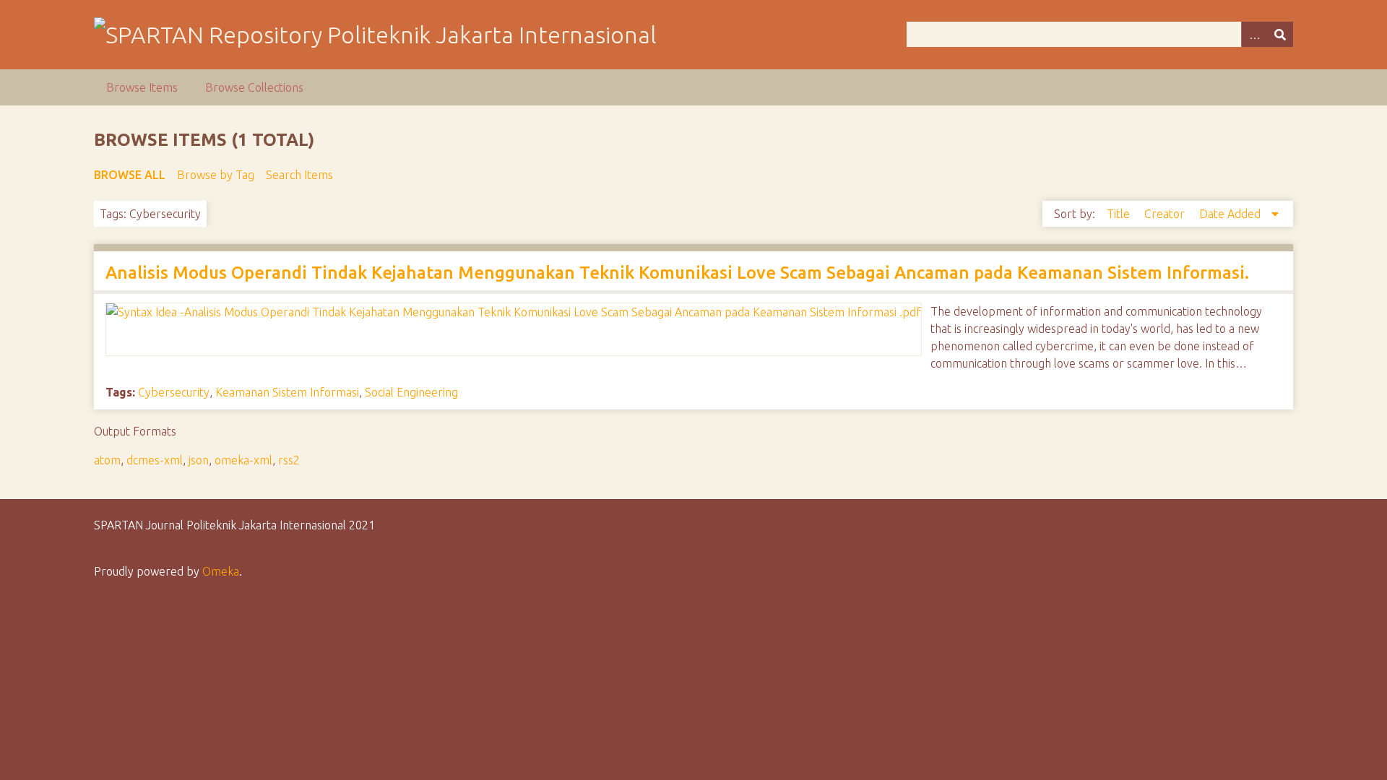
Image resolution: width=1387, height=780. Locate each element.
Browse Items (142, 87)
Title (1120, 213)
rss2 (289, 460)
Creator (1166, 213)
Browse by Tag (215, 174)
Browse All (129, 174)
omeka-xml (243, 460)
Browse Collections (254, 87)
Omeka (220, 571)
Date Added (1231, 213)
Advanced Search (1254, 34)
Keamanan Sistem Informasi (287, 392)
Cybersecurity (173, 392)
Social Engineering (411, 392)
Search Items (299, 174)
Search (1280, 34)
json (199, 460)
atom (107, 460)
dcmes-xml (154, 460)
